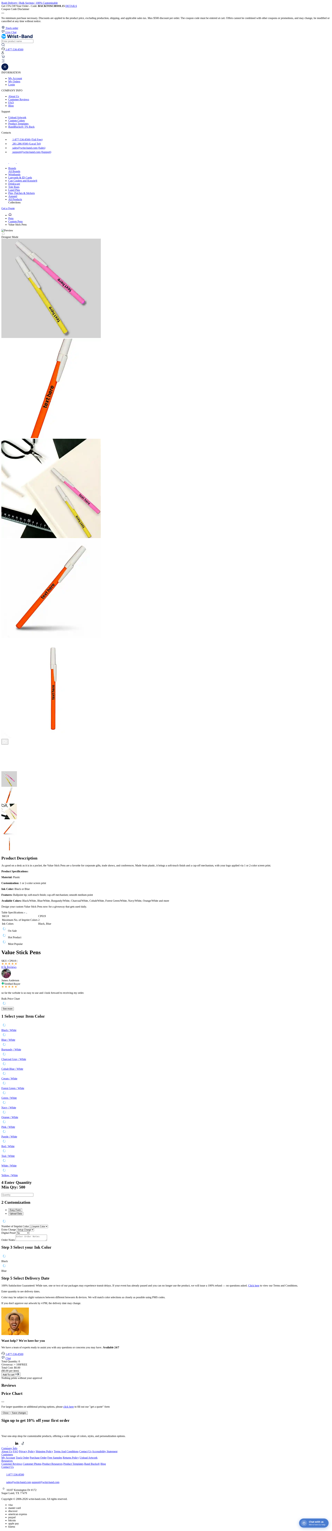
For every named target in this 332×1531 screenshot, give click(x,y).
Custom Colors (16, 120)
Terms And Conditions (66, 1451)
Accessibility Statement (104, 1451)
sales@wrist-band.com (18, 1482)
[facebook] (5, 162)
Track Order (22, 1457)
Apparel (12, 196)
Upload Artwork (17, 117)
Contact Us (85, 1451)
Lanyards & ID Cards (20, 177)
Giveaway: (14, 1364)
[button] (166, 61)
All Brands (14, 171)
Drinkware (14, 183)
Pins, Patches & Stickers (21, 193)
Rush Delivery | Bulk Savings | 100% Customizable (29, 2)
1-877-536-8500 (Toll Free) (27, 139)
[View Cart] (3, 57)
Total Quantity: (10, 1361)
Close (5, 1413)
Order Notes (8, 1239)
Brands (12, 168)
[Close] (2, 1401)
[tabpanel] (166, 1221)
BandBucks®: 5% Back (21, 126)
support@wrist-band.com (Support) (31, 152)
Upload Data (16, 1213)
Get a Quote (8, 208)
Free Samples (54, 1457)
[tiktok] (20, 162)
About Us (13, 96)
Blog (11, 105)
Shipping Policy (44, 1451)
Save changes (19, 1413)
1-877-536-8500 (14, 1354)
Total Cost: (10, 1367)
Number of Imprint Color (15, 1226)
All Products (15, 199)
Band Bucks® (92, 1463)
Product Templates (18, 123)
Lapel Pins (14, 190)
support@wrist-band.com (45, 1482)
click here (68, 1406)
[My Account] (2, 53)
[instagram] (13, 162)
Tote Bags (13, 186)
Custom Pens (15, 221)
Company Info (9, 1448)
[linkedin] (17, 1445)
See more (7, 1008)
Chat (8, 1358)
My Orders (14, 81)
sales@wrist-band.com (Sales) (28, 147)
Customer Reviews (18, 99)
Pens (10, 218)
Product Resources (52, 1463)
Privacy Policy (27, 1451)
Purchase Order (38, 1457)
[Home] (10, 215)
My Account (15, 78)
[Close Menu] (4, 69)
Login (11, 84)
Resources (7, 1460)
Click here (253, 1285)
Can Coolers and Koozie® (22, 180)
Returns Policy (71, 1457)
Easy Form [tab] (15, 1210)
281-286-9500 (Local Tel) (26, 143)
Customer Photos (32, 1463)
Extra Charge (8, 1229)
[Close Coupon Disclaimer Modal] (2, 13)
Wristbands (14, 174)
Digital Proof (8, 1232)
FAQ (11, 102)
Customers (7, 1454)
